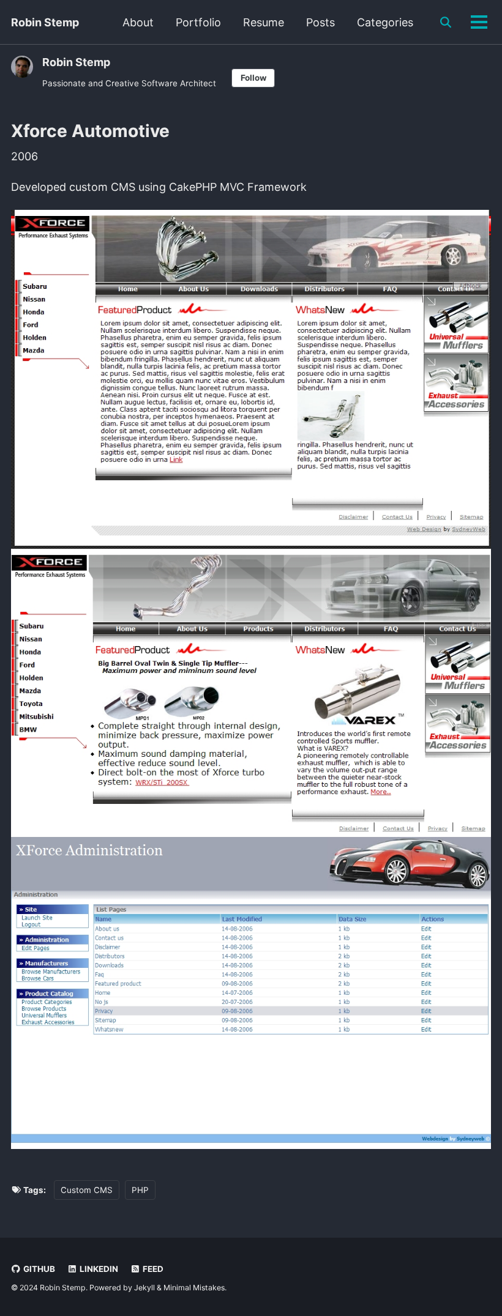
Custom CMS (87, 1190)
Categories (385, 22)
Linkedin (98, 1269)
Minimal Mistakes (194, 1287)
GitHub (38, 1269)
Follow (253, 78)
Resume (263, 22)
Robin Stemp (45, 22)
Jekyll (144, 1287)
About (138, 22)
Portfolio (198, 22)
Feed (152, 1269)
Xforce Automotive (90, 131)
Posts (320, 22)
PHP (140, 1190)
